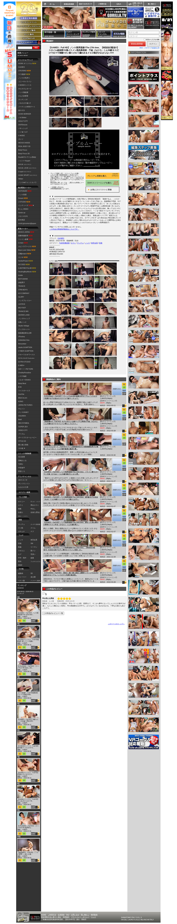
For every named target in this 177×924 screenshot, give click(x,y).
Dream (23, 198)
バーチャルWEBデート (26, 107)
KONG (20, 401)
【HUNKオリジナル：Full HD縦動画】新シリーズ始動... (28, 640)
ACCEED (24, 264)
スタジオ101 (23, 216)
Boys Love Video (26, 250)
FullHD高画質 (64, 243)
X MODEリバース (24, 85)
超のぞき (21, 110)
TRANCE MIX (23, 311)
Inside (20, 275)
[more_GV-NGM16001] (117, 540)
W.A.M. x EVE (27, 168)
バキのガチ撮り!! (24, 103)
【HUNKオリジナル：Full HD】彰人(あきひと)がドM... (28, 800)
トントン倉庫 (25, 239)
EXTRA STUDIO (24, 362)
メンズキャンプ (24, 319)
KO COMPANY (23, 293)
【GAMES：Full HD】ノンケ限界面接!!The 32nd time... (27, 613)
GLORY (21, 297)
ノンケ (87, 243)
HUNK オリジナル (27, 63)
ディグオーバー (24, 329)
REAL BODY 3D (24, 146)
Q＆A (118, 4)
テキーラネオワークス (26, 355)
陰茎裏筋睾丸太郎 (25, 333)
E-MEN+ (21, 365)
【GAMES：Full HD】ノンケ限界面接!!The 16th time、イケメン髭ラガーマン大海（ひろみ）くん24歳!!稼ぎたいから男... (70, 473)
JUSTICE (21, 304)
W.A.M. (24, 164)
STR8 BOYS (23, 290)
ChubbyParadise (24, 373)
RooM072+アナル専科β (27, 157)
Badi (20, 419)
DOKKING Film (23, 340)
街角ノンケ (22, 322)
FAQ (67, 915)
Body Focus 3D (24, 154)
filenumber (22, 344)
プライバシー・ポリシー (80, 917)
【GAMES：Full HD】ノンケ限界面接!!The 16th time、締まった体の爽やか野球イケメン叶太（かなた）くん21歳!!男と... (70, 523)
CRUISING (24, 71)
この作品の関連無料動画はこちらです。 (64, 229)
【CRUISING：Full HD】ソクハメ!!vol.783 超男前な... (28, 826)
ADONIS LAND (24, 315)
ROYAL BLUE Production (26, 358)
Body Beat (22, 383)
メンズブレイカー (25, 301)
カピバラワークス (27, 246)
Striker (20, 179)
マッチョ (80, 243)
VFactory (21, 337)
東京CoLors (22, 398)
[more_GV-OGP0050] (117, 414)
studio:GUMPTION (25, 347)
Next (96, 19)
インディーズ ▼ (26, 205)
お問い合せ (75, 915)
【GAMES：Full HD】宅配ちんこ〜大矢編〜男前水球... (27, 720)
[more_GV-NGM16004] (117, 464)
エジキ (23, 257)
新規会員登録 (69, 4)
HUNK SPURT (27, 175)
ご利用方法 (102, 4)
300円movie (22, 125)
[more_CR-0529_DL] (117, 389)
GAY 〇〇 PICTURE (25, 369)
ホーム (51, 4)
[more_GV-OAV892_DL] (117, 439)
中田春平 (21, 468)
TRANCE (21, 286)
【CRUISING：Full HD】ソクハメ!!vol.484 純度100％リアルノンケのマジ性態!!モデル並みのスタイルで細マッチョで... (70, 397)
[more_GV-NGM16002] (117, 515)
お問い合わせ (135, 4)
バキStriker (22, 118)
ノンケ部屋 (22, 195)
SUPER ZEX (23, 427)
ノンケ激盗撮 (23, 92)
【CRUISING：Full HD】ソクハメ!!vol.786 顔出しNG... (28, 667)
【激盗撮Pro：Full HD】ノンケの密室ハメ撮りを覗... (27, 853)
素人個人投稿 (23, 445)
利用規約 (66, 917)
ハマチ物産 (22, 376)
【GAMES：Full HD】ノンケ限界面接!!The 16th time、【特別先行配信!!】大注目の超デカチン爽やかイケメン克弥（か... (69, 549)
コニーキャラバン (25, 81)
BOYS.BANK (23, 279)
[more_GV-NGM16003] (117, 490)
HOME (43, 915)
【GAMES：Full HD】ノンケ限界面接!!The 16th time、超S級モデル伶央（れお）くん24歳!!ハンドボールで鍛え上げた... (70, 498)
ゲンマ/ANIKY (23, 412)
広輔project (24, 254)
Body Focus (22, 150)
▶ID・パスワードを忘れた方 (149, 48)
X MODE (21, 136)
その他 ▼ (21, 448)
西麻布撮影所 (25, 236)
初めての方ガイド (85, 4)
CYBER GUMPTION (25, 351)
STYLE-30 (22, 441)
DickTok (21, 394)
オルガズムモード (25, 89)
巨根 (100, 243)
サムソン (21, 409)
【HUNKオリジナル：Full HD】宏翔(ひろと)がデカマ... (28, 773)
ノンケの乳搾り (24, 78)
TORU (20, 464)
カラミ (73, 243)
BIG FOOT (22, 308)
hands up (21, 213)
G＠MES (21, 67)
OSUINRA (22, 416)
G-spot (24, 172)
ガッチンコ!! (22, 100)
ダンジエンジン (24, 484)
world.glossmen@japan (27, 223)
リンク (93, 917)
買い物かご (152, 4)
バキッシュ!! (22, 128)
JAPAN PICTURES (25, 405)
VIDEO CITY (23, 430)
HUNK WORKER (24, 114)
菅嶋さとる (22, 461)
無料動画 (94, 915)
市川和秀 (21, 457)
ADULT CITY (23, 121)
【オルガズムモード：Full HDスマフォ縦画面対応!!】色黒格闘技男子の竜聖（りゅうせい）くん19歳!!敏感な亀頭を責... (70, 448)
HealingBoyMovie (27, 272)
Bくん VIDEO (23, 209)
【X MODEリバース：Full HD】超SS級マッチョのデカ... (28, 746)
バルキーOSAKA (24, 380)
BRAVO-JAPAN (26, 232)
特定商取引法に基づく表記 (51, 917)
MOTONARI (24, 191)
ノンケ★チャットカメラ (27, 182)
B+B (19, 387)
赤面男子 (21, 283)
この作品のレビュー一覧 (53, 613)
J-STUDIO (24, 202)
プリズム (21, 434)
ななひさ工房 (23, 487)
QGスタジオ (22, 480)
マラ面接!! (24, 74)
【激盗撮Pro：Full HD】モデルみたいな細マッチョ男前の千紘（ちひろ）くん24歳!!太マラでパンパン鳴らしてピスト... (70, 422)
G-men (23, 243)
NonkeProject (25, 261)
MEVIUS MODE (24, 143)
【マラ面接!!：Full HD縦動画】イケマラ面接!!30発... (27, 693)
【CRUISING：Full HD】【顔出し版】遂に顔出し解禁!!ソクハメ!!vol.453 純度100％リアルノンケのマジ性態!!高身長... (70, 574)
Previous (40, 19)
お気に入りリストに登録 (99, 190)
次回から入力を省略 (152, 39)
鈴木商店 (21, 220)
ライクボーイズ (24, 391)
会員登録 (61, 915)
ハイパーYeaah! (24, 161)
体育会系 (94, 243)
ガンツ (20, 139)
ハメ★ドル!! (22, 132)
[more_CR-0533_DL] (117, 565)
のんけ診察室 (23, 96)
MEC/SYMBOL (23, 423)
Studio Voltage (23, 326)
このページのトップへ (116, 624)
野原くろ (21, 471)
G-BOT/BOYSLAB (27, 268)
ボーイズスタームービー (27, 438)
